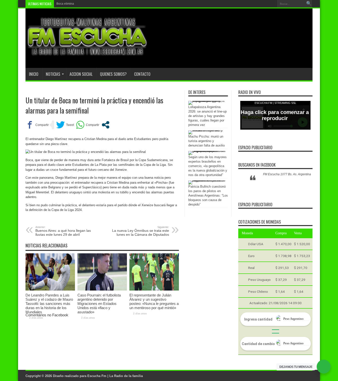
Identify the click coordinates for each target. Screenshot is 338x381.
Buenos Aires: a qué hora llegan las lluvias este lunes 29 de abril (63, 231)
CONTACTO (142, 74)
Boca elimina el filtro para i (74, 3)
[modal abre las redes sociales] (105, 124)
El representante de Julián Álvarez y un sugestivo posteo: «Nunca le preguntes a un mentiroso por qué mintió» (154, 301)
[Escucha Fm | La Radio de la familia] (87, 55)
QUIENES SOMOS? (113, 74)
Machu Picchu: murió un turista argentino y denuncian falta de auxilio (206, 141)
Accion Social (81, 74)
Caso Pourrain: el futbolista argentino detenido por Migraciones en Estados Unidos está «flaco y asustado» (99, 303)
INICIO (33, 74)
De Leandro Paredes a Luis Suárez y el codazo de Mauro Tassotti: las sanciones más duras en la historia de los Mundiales (49, 303)
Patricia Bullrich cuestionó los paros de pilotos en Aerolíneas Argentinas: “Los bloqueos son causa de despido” (208, 195)
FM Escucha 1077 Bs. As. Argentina (287, 174)
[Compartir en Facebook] (37, 124)
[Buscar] (309, 3)
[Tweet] (65, 124)
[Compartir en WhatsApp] (87, 124)
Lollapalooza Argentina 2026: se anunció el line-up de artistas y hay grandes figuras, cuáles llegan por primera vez (207, 116)
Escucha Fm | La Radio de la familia (115, 376)
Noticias (53, 74)
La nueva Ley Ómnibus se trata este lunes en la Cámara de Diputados (140, 231)
